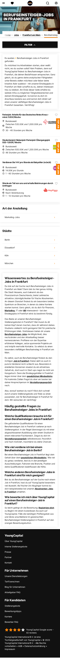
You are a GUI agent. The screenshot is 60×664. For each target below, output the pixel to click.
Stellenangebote (12, 606)
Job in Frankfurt (21, 361)
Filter (28, 44)
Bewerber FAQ (11, 622)
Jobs (16, 35)
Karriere (8, 616)
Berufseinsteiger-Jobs (16, 334)
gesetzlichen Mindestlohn (39, 376)
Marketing (10, 310)
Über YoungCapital (13, 541)
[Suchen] (49, 3)
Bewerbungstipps (13, 611)
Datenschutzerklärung (34, 646)
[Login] (56, 3)
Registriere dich (46, 507)
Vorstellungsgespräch (41, 382)
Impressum (10, 649)
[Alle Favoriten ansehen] (12, 3)
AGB (20, 646)
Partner (8, 557)
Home (7, 35)
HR (24, 310)
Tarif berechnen (12, 581)
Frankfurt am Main (31, 35)
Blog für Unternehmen (15, 587)
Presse (8, 552)
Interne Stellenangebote (16, 546)
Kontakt (8, 562)
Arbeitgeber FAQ (12, 592)
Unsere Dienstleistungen (16, 576)
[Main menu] (3, 3)
